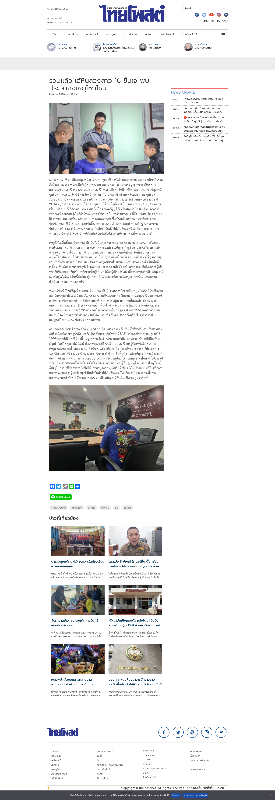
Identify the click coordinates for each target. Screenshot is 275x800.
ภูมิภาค (100, 773)
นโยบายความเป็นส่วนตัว (195, 795)
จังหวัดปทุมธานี (58, 507)
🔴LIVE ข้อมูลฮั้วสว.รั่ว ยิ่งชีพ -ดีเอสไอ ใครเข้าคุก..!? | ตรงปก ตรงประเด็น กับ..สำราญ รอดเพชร (204, 119)
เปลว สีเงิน (72, 34)
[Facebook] (197, 15)
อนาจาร (127, 507)
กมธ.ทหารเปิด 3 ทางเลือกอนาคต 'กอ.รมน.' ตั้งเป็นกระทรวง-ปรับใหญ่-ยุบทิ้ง (203, 110)
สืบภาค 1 (105, 507)
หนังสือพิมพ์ (167, 34)
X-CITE (146, 759)
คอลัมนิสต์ (92, 34)
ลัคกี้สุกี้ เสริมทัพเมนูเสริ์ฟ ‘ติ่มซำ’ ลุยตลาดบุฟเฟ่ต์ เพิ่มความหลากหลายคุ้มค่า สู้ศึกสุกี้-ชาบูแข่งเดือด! (204, 138)
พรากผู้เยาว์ (76, 507)
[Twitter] (204, 15)
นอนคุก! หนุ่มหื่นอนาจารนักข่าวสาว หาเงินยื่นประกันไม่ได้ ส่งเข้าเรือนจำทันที (135, 682)
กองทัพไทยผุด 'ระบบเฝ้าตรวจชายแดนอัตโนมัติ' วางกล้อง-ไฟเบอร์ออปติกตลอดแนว (204, 129)
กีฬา (99, 760)
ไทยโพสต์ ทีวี (190, 34)
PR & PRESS (196, 751)
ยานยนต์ (147, 764)
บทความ (55, 765)
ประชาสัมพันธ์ (103, 769)
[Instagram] (218, 15)
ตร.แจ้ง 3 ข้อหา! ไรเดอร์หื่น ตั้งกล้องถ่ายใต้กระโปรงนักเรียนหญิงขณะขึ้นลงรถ (135, 566)
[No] (271, 795)
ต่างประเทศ (130, 34)
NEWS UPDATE (183, 92)
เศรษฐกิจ (111, 34)
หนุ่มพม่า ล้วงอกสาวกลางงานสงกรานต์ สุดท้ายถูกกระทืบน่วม (72, 682)
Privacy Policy (197, 769)
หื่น (116, 507)
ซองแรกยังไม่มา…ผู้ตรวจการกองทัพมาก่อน (118, 49)
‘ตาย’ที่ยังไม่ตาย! (203, 48)
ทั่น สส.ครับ (154, 48)
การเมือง (52, 34)
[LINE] (221, 732)
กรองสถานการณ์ (105, 751)
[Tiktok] (226, 15)
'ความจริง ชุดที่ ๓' (66, 48)
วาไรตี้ (99, 756)
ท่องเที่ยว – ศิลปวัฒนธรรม (110, 765)
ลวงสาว (91, 507)
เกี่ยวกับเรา (195, 756)
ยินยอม (175, 795)
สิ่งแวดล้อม (102, 778)
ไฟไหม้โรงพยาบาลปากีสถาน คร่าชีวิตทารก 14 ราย (203, 101)
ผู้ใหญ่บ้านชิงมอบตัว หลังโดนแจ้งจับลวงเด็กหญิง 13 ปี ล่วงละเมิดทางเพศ (134, 623)
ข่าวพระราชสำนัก (59, 773)
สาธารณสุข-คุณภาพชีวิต (155, 768)
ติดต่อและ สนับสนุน (199, 760)
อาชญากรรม (149, 755)
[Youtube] (211, 15)
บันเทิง (148, 34)
